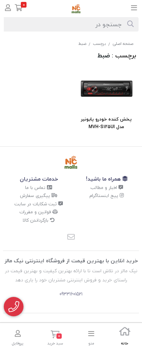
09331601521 (71, 294)
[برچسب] (71, 162)
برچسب (99, 43)
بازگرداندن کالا (36, 220)
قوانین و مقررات (35, 212)
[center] (130, 24)
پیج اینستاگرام (104, 196)
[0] (18, 8)
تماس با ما (36, 188)
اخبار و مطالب (105, 188)
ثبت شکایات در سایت (36, 204)
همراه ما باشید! (104, 179)
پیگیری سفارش (35, 196)
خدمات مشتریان (39, 179)
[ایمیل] (71, 237)
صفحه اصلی (122, 43)
